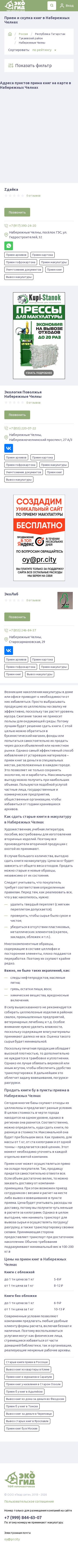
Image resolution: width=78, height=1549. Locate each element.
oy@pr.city (12, 1539)
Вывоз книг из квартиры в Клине (27, 1369)
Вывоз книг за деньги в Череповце (29, 1413)
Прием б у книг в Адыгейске (24, 1391)
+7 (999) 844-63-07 (23, 1517)
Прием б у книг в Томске (22, 1406)
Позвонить (17, 212)
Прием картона (42, 254)
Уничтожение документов (23, 269)
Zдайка (11, 189)
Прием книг (54, 269)
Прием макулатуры (54, 262)
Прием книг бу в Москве (21, 1428)
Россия (23, 33)
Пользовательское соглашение (29, 1501)
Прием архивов (16, 254)
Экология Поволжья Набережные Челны (23, 394)
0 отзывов (33, 195)
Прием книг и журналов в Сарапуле (29, 1376)
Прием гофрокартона (20, 262)
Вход (70, 5)
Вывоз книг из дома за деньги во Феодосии (35, 1398)
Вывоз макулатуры (19, 276)
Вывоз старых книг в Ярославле (27, 1421)
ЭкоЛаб (11, 594)
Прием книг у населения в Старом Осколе (33, 1384)
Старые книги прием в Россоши (27, 1361)
